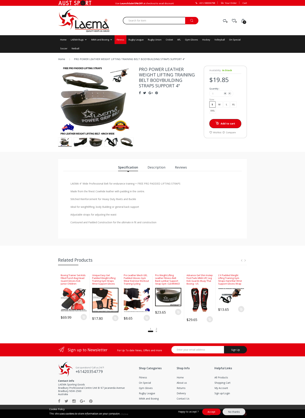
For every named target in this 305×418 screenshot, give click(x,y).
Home (61, 59)
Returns (181, 388)
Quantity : (214, 88)
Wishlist (217, 132)
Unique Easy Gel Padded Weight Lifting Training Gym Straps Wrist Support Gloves (103, 279)
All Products (221, 377)
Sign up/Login (222, 393)
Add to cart (228, 123)
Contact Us (183, 398)
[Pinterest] (90, 400)
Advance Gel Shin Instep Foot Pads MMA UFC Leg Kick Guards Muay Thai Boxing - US (200, 279)
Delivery (181, 393)
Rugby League (147, 393)
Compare (231, 132)
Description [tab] (156, 167)
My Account (221, 388)
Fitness (143, 377)
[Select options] (84, 317)
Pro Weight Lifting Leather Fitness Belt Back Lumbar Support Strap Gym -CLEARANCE (167, 279)
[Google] (82, 400)
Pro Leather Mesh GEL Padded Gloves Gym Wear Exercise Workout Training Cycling (136, 279)
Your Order (231, 3)
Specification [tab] (128, 167)
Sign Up (235, 349)
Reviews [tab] (181, 167)
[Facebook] (59, 400)
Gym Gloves (146, 388)
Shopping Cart (222, 382)
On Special (145, 382)
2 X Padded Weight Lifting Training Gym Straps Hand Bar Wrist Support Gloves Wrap (230, 279)
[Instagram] (74, 400)
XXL (212, 110)
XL (233, 104)
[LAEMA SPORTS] (83, 20)
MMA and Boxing (149, 398)
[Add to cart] (241, 309)
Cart (245, 3)
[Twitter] (66, 400)
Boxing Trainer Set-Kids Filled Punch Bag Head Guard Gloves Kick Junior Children (73, 279)
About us (182, 382)
